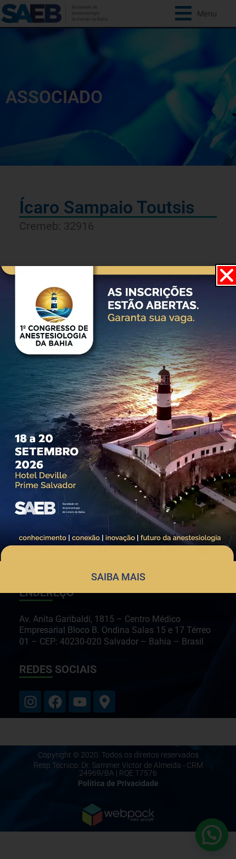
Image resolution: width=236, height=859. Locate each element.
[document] (118, 429)
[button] (226, 275)
